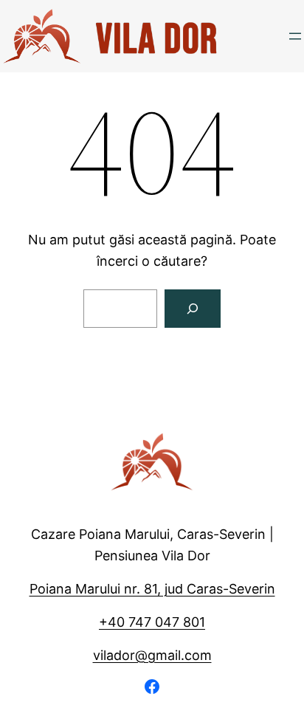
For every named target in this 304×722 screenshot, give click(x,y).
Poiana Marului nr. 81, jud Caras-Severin (152, 588)
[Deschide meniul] (295, 36)
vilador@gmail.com (152, 655)
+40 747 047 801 (152, 622)
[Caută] (193, 308)
